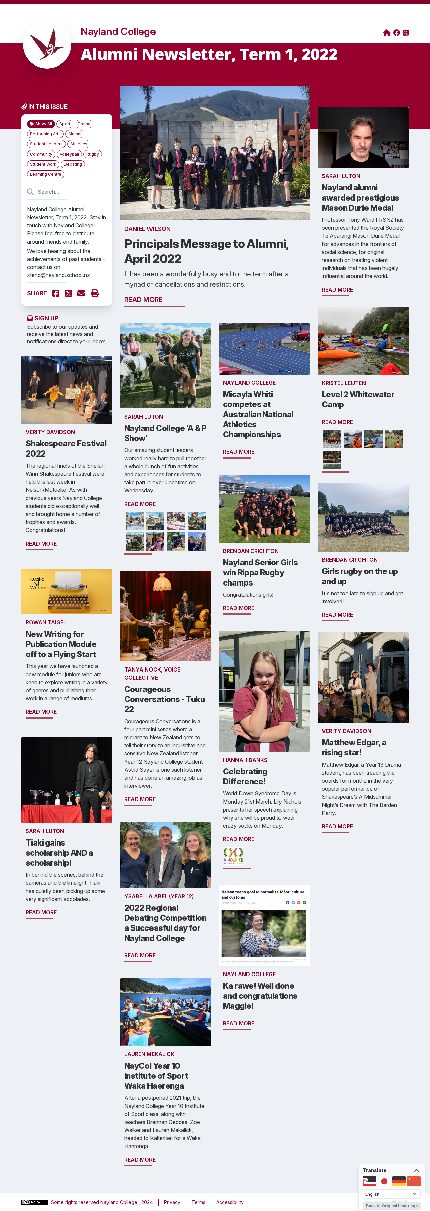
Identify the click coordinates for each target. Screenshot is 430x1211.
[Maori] (369, 1181)
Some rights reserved (75, 1202)
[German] (399, 1181)
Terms (198, 1202)
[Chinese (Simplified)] (414, 1181)
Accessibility (230, 1202)
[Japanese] (384, 1181)
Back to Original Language (392, 1205)
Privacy (172, 1202)
